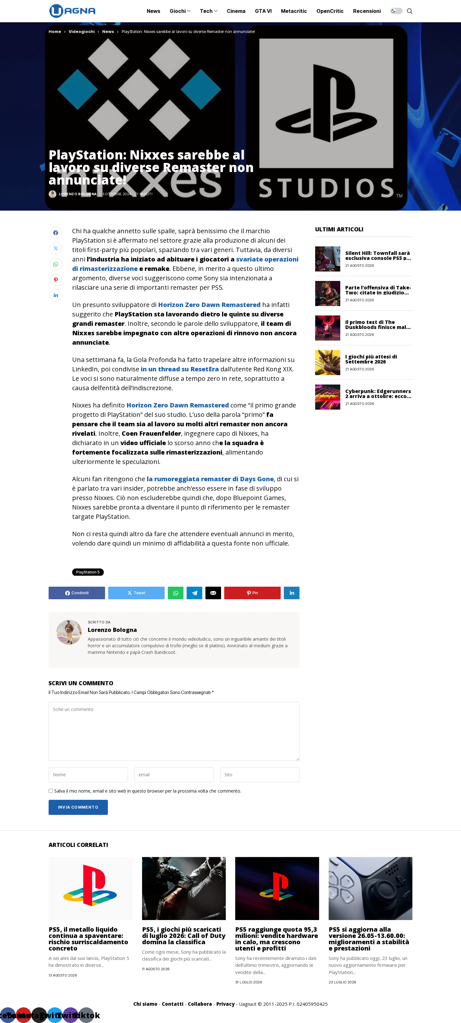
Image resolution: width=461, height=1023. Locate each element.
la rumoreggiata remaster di (210, 479)
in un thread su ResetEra (180, 369)
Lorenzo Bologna (78, 194)
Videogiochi (82, 31)
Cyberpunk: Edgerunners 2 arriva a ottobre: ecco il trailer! (378, 395)
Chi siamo (145, 1004)
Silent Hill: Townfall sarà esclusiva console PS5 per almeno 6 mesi (378, 257)
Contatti (172, 1004)
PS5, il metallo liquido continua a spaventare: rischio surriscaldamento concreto (88, 938)
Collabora (200, 1004)
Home (55, 31)
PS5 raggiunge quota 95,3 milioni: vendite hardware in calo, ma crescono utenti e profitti (276, 938)
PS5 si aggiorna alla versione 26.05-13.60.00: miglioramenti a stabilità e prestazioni (369, 938)
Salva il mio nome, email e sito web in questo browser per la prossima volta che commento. (147, 791)
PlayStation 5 (88, 572)
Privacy (225, 1004)
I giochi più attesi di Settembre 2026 (371, 359)
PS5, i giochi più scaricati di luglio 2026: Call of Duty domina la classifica (183, 935)
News (108, 31)
